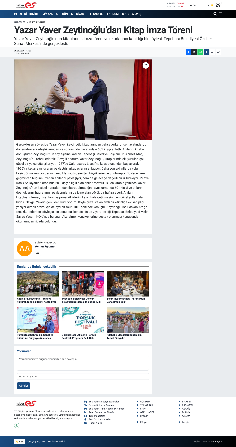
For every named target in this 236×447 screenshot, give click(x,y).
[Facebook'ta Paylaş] (188, 52)
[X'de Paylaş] (194, 52)
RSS (20, 441)
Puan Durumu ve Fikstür (101, 412)
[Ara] (216, 14)
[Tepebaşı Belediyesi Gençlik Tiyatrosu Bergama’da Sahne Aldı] (83, 283)
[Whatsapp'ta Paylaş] (200, 52)
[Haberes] (26, 5)
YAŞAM (186, 415)
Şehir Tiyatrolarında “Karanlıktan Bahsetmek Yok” (126, 300)
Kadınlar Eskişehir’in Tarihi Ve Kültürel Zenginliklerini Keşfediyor (36, 300)
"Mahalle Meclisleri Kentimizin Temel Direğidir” (124, 336)
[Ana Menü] (220, 14)
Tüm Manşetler (97, 415)
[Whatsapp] (16, 425)
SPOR (125, 14)
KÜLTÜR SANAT (37, 22)
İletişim (186, 422)
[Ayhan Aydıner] (24, 248)
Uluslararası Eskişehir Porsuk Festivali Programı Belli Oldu (79, 336)
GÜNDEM (68, 14)
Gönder (23, 385)
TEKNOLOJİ (97, 14)
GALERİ (22, 14)
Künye (143, 422)
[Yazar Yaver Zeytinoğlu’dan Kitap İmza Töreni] (83, 99)
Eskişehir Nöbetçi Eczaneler (104, 401)
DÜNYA (186, 412)
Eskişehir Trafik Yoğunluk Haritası (107, 408)
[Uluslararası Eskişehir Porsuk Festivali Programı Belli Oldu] (83, 320)
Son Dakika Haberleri (100, 419)
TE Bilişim (216, 441)
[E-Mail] (37, 253)
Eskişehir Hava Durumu (101, 405)
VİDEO (36, 14)
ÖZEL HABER (147, 412)
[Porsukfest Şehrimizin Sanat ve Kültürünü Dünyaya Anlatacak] (38, 320)
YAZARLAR (52, 14)
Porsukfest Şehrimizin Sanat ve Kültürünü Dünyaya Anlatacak (35, 336)
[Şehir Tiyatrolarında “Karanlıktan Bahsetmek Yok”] (128, 283)
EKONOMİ (113, 14)
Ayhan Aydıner (45, 246)
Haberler (19, 22)
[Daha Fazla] (206, 52)
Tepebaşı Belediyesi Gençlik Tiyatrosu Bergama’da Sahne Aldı (81, 300)
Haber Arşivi (95, 423)
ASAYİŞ (136, 14)
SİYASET (81, 14)
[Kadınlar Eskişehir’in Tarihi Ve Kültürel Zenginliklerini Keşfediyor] (38, 283)
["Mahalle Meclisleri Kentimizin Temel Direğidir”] (128, 320)
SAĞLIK (144, 415)
